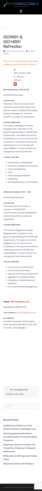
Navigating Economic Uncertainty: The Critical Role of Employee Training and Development (19, 448)
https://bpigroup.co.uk (26, 312)
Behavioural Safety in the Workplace (18, 464)
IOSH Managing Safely (18, 389)
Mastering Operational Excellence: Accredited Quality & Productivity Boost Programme (20, 436)
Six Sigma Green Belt (15, 394)
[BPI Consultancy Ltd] (21, 4)
